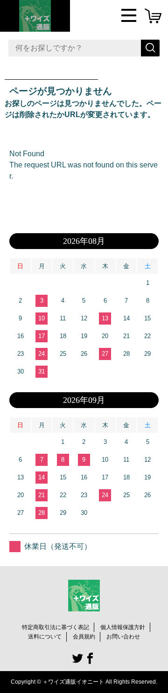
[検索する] (150, 48)
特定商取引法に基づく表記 (55, 627)
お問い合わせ (123, 636)
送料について (45, 636)
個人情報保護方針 (122, 627)
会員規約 (84, 636)
